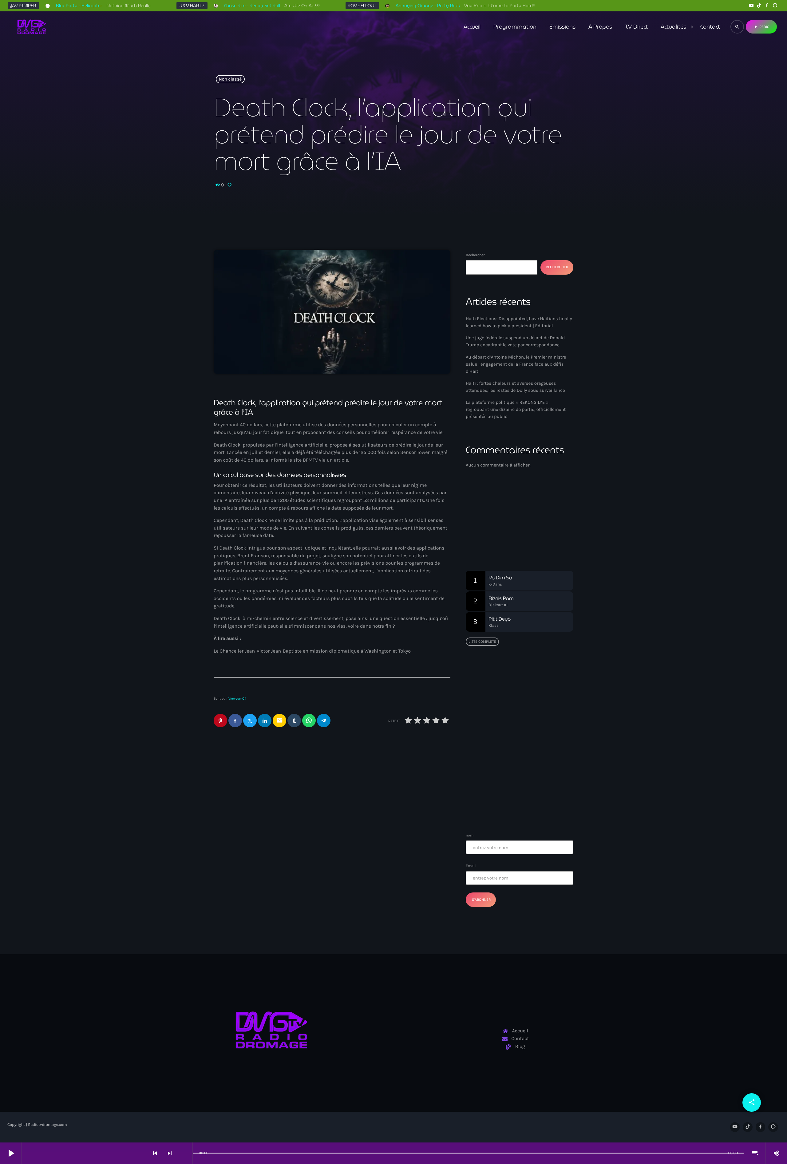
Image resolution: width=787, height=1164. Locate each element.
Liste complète (482, 641)
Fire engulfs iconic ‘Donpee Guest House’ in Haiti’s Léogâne (531, 777)
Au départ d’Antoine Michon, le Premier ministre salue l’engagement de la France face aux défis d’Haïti (390, 790)
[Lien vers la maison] (32, 27)
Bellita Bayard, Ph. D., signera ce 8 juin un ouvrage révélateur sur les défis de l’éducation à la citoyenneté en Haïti (531, 686)
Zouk (481, 517)
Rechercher (475, 255)
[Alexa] (775, 5)
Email (471, 866)
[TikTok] (759, 5)
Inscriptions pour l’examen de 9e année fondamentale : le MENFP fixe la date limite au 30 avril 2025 (531, 808)
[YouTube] (751, 5)
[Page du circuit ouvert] (186, 1153)
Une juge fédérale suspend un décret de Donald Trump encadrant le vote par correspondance (265, 790)
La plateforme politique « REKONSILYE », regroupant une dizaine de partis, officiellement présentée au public (516, 409)
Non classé (230, 79)
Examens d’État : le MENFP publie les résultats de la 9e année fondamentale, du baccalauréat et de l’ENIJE (517, 714)
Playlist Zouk (492, 529)
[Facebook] (767, 5)
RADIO (761, 26)
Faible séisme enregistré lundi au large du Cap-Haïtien (516, 746)
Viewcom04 (237, 699)
